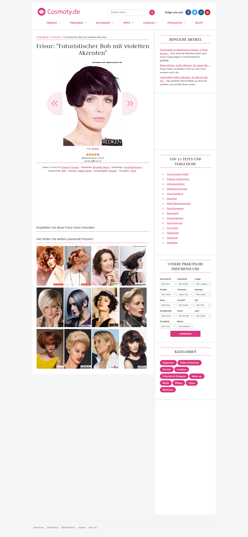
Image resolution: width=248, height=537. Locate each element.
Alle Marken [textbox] (184, 326)
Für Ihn (167, 369)
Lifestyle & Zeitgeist (174, 376)
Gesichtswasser (175, 208)
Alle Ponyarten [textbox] (168, 305)
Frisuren (76, 22)
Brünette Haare (101, 167)
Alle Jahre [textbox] (200, 316)
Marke (180, 321)
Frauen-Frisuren (70, 167)
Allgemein (168, 362)
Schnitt (163, 289)
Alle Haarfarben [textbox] (186, 284)
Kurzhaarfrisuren (133, 167)
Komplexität (166, 311)
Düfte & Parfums (189, 362)
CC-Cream (172, 228)
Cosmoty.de (42, 37)
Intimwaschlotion (176, 184)
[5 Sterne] (98, 154)
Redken (95, 149)
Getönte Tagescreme (178, 179)
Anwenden (185, 334)
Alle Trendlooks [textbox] (168, 326)
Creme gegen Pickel (177, 174)
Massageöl (172, 213)
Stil (196, 300)
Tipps (126, 22)
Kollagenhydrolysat (177, 188)
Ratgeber (103, 22)
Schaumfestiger (175, 218)
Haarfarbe (182, 279)
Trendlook (164, 321)
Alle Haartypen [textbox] (203, 294)
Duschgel (172, 198)
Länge (198, 279)
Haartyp (198, 289)
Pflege (178, 383)
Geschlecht (165, 279)
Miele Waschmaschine (179, 203)
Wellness (168, 389)
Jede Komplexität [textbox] (168, 316)
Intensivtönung (175, 223)
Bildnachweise (68, 527)
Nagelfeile (172, 242)
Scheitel (181, 300)
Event (180, 311)
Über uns (92, 527)
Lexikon (149, 22)
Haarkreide (173, 232)
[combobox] (168, 283)
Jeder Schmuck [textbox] (186, 294)
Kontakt (81, 527)
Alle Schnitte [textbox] (167, 294)
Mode (166, 383)
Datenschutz (52, 527)
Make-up (197, 376)
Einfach (113, 170)
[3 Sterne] (92, 154)
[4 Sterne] (95, 154)
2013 (133, 170)
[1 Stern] (87, 154)
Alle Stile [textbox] (200, 305)
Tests (199, 22)
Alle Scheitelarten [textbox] (186, 305)
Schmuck (181, 289)
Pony (162, 300)
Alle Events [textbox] (184, 316)
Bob (64, 170)
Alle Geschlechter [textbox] (168, 284)
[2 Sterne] (90, 154)
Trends (51, 22)
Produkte (175, 22)
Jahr (197, 311)
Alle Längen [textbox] (201, 284)
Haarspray (172, 237)
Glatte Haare (85, 170)
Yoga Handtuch (175, 193)
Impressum (39, 527)
